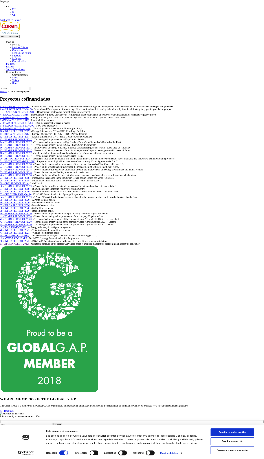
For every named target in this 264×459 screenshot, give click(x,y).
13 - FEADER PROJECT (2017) (16, 139)
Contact (17, 20)
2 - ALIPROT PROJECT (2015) (16, 109)
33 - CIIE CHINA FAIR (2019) (15, 194)
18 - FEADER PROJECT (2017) (16, 153)
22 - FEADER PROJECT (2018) (16, 164)
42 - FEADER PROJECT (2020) (16, 219)
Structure (16, 55)
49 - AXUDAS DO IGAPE (13, 238)
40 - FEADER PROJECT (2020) (16, 213)
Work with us (6, 20)
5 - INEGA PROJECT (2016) (14, 117)
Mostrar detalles (169, 453)
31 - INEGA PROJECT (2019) (15, 189)
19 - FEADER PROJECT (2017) (16, 156)
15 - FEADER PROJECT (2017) (16, 145)
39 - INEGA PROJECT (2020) (15, 211)
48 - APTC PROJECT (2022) (14, 235)
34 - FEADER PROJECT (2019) (16, 197)
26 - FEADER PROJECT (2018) (16, 175)
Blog (14, 83)
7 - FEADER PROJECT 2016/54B (17, 123)
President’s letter (20, 47)
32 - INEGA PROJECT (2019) (15, 191)
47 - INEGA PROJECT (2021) (15, 232)
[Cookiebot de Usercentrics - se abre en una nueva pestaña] (26, 453)
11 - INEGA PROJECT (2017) (15, 134)
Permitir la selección (232, 441)
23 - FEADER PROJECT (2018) (16, 167)
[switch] (94, 452)
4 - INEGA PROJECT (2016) (15, 114)
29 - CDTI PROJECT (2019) (14, 183)
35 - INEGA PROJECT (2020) (15, 200)
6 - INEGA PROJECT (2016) (14, 120)
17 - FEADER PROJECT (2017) (16, 150)
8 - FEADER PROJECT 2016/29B (17, 125)
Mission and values (21, 53)
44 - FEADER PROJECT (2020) (16, 224)
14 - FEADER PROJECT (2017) (16, 142)
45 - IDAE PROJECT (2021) (14, 227)
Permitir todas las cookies (232, 432)
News (15, 77)
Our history (17, 50)
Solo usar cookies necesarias (232, 450)
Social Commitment (15, 69)
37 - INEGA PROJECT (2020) (15, 205)
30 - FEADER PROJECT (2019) (16, 186)
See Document (7, 411)
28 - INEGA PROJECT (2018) (15, 180)
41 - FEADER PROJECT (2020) (16, 216)
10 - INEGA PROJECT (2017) (15, 131)
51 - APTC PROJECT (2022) (14, 243)
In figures (16, 58)
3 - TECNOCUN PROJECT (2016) (17, 112)
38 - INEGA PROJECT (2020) (15, 208)
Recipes (10, 66)
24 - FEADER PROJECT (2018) (16, 169)
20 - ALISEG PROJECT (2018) (15, 158)
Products (10, 64)
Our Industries (19, 61)
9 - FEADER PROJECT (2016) (15, 128)
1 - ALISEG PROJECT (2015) (15, 106)
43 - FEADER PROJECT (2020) (16, 221)
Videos (15, 80)
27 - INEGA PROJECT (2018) (15, 178)
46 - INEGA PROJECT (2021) (15, 230)
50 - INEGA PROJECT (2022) (15, 241)
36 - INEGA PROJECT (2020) (15, 202)
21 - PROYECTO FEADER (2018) (17, 161)
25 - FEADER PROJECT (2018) (16, 172)
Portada (3, 91)
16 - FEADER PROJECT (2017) (16, 147)
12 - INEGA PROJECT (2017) (15, 136)
